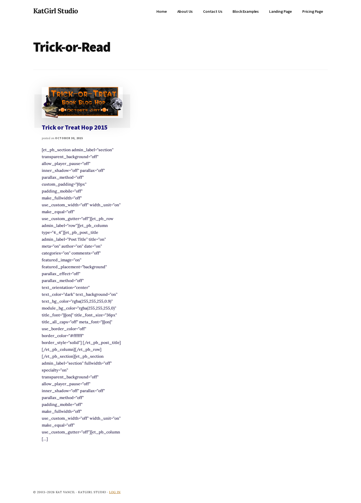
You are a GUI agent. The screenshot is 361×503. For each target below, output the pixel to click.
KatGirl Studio (55, 10)
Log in (115, 492)
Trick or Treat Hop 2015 (75, 127)
